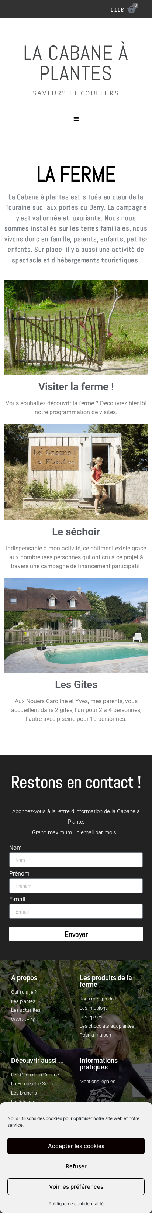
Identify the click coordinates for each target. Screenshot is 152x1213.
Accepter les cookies (76, 1146)
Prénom (19, 874)
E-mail (17, 900)
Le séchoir (76, 532)
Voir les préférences (76, 1186)
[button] (76, 118)
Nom (15, 848)
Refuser (76, 1166)
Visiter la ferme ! (76, 387)
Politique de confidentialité (76, 1203)
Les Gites (76, 684)
